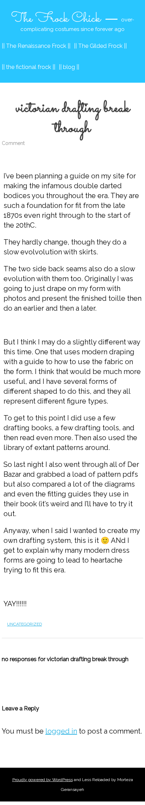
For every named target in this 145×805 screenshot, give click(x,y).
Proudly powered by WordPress (42, 779)
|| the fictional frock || (28, 67)
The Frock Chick (56, 18)
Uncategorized (24, 624)
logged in (61, 731)
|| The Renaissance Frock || (36, 46)
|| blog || (69, 67)
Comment (13, 143)
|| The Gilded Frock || (100, 46)
